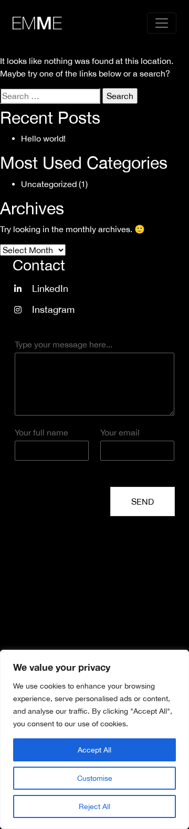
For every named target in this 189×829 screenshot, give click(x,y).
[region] (94, 739)
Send (142, 501)
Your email (120, 432)
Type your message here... (63, 344)
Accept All (94, 750)
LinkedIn (50, 288)
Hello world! (43, 138)
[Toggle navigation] (161, 23)
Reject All (94, 806)
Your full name (41, 432)
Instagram (53, 309)
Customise (94, 778)
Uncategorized (49, 184)
